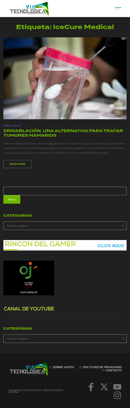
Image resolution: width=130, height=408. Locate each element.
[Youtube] (117, 387)
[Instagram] (117, 395)
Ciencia (7, 125)
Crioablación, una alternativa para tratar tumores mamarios (63, 133)
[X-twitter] (104, 387)
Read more (17, 164)
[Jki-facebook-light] (91, 387)
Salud (17, 125)
